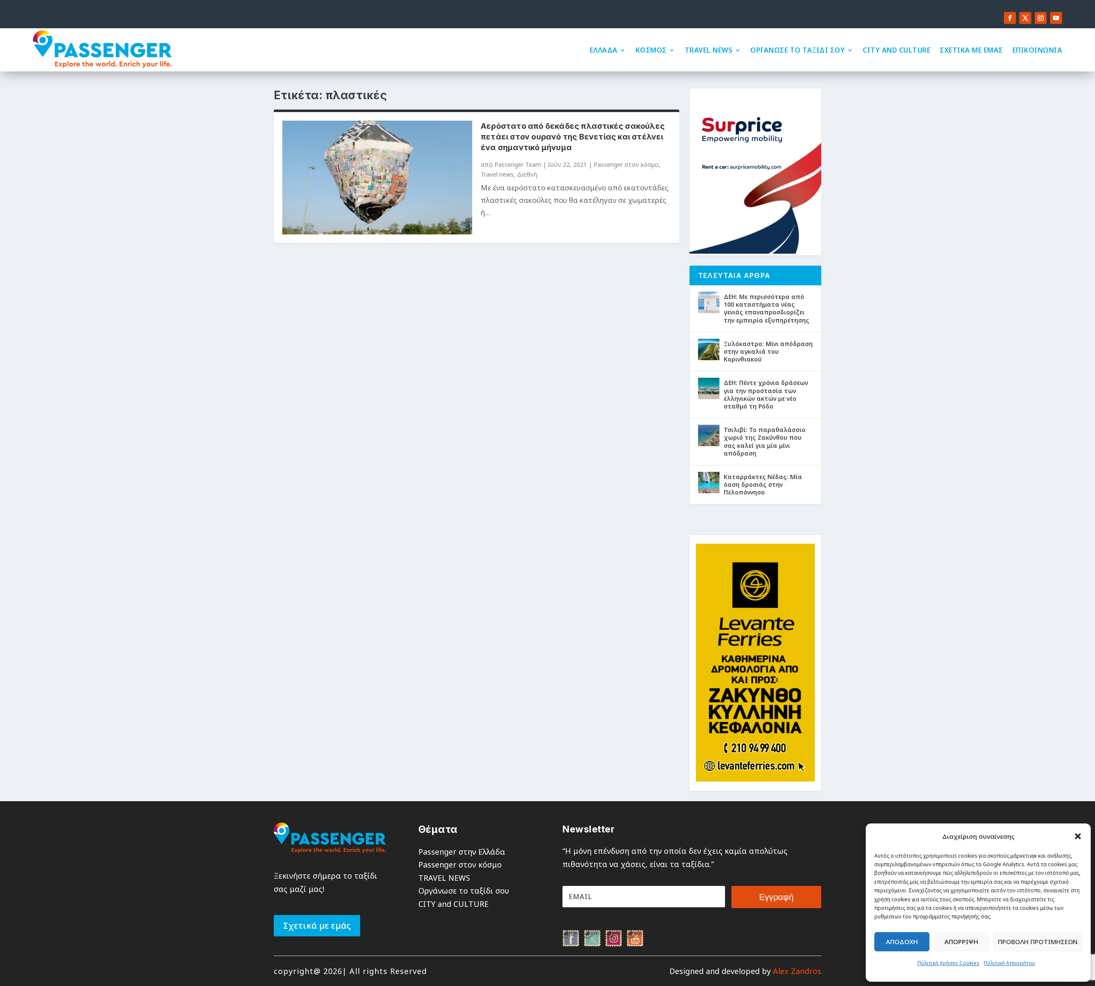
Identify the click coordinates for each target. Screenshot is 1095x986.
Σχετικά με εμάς (317, 925)
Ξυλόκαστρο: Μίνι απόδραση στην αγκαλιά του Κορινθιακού (768, 351)
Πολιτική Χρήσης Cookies (948, 963)
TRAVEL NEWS (709, 50)
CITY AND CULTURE (896, 50)
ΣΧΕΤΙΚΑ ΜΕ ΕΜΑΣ (971, 50)
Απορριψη (961, 941)
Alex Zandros (797, 971)
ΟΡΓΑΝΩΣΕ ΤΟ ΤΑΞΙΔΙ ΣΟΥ (797, 50)
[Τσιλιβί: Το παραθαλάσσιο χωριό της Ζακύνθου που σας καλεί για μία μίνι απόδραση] (708, 435)
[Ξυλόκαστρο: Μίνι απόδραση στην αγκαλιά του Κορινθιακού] (708, 349)
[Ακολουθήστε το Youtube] (1056, 18)
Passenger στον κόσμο (626, 164)
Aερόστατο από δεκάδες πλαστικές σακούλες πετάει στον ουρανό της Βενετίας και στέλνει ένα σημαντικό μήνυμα (573, 136)
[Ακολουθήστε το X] (1025, 18)
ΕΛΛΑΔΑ (604, 50)
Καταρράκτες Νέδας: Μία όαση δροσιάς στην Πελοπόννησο (763, 484)
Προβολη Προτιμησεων (1037, 941)
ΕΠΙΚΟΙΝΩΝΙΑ (1037, 50)
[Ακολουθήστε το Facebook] (1010, 18)
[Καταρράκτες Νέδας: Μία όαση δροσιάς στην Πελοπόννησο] (708, 482)
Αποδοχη (902, 941)
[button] (1078, 836)
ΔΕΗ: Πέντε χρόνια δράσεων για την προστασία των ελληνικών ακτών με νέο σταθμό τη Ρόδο (766, 394)
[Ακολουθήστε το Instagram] (1041, 18)
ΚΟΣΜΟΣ (651, 50)
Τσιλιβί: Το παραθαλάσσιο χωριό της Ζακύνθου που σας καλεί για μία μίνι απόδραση (764, 441)
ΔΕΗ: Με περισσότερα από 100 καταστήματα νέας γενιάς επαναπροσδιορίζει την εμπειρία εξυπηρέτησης (766, 308)
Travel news (497, 174)
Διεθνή (527, 174)
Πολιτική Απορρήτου (1009, 963)
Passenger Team (517, 164)
